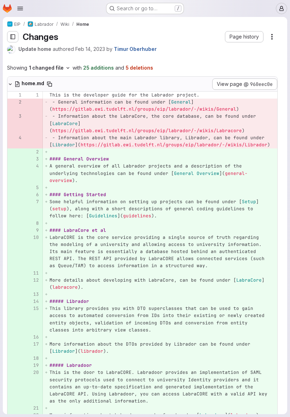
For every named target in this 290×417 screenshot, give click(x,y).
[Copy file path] (49, 84)
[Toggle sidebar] (12, 36)
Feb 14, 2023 (90, 49)
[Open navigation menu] (20, 8)
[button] (244, 36)
